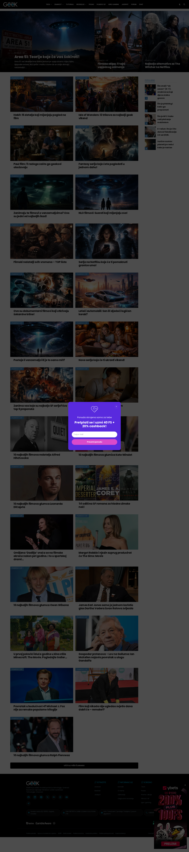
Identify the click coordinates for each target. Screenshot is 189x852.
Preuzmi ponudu (94, 442)
